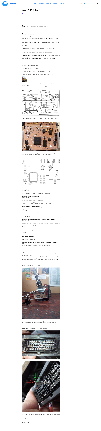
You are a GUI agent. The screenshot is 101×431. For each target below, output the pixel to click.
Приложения (62, 3)
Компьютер (41, 3)
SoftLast (12, 4)
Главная (30, 3)
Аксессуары (55, 3)
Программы (48, 3)
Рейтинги (36, 3)
